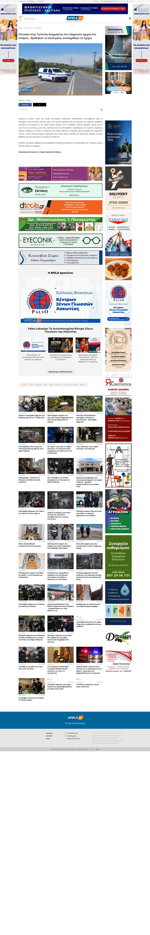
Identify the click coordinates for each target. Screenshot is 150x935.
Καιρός (48, 738)
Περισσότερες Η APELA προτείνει (60, 372)
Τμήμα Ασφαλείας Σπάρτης (70, 384)
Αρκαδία (82, 384)
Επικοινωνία (22, 1)
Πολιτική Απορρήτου (82, 749)
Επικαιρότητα (29, 28)
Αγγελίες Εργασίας (30, 19)
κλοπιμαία (58, 384)
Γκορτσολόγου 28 (72, 733)
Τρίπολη (31, 384)
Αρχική (21, 28)
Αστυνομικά (38, 28)
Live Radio (49, 736)
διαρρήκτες (38, 384)
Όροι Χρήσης (71, 749)
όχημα (45, 384)
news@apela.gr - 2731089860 (35, 1)
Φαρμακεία (49, 733)
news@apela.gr (72, 736)
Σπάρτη (51, 384)
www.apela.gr (62, 749)
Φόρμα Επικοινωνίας (73, 738)
